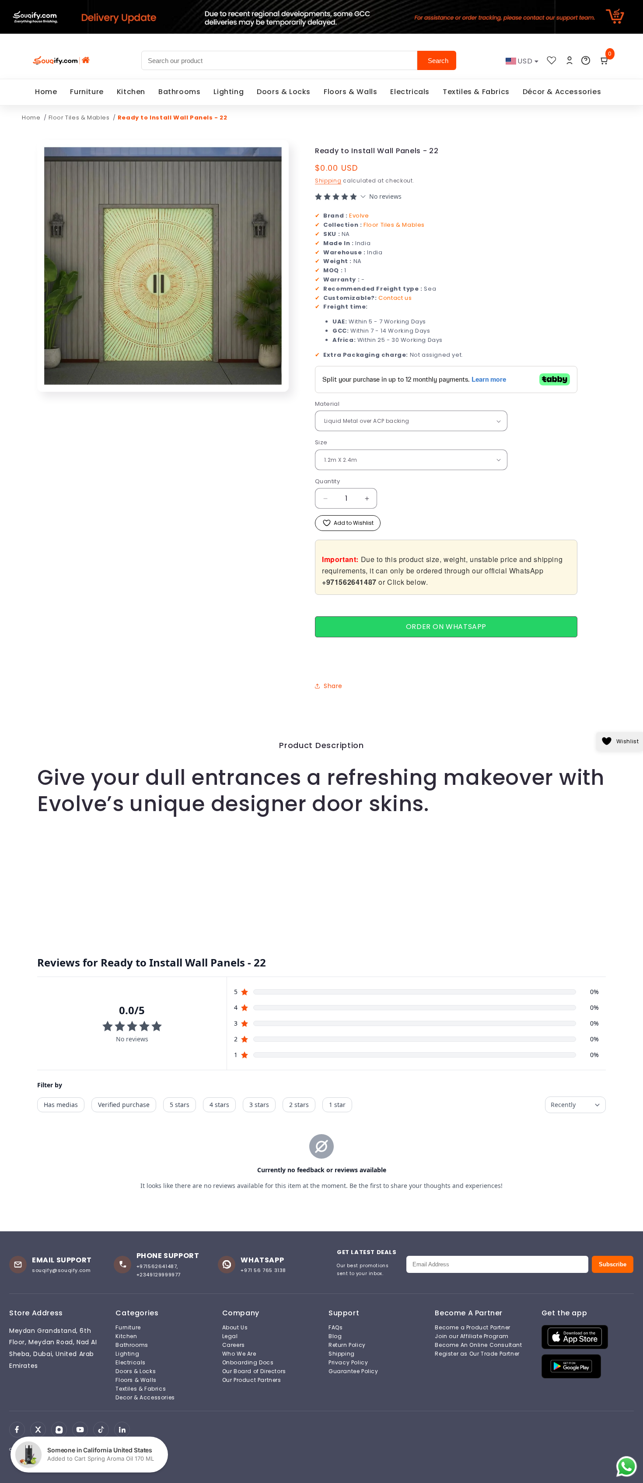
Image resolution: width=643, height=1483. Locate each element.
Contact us (395, 298)
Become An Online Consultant (478, 1345)
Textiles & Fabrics (476, 92)
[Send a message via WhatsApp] (627, 1467)
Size (321, 442)
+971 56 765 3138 (263, 1270)
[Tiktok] (101, 1429)
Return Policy (347, 1345)
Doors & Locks (284, 92)
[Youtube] (80, 1429)
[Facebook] (17, 1429)
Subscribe (612, 1264)
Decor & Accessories (145, 1397)
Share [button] (333, 686)
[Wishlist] (551, 60)
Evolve (359, 215)
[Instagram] (59, 1429)
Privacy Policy (348, 1362)
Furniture (86, 92)
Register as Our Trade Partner (477, 1353)
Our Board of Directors (254, 1371)
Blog (335, 1336)
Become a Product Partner (472, 1327)
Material (327, 404)
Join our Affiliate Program (472, 1336)
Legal (230, 1336)
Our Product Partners (251, 1380)
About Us (235, 1327)
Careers (233, 1345)
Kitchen (131, 92)
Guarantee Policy (353, 1371)
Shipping (328, 180)
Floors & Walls (350, 92)
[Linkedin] (122, 1429)
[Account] (569, 60)
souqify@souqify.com (61, 1270)
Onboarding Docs (248, 1362)
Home (46, 92)
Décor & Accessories (562, 92)
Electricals (410, 92)
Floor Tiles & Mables (80, 117)
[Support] (586, 60)
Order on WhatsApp (446, 627)
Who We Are (239, 1353)
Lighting (228, 92)
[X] (38, 1429)
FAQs (335, 1327)
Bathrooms (179, 92)
